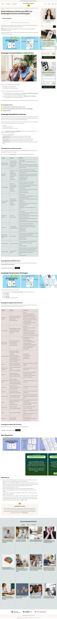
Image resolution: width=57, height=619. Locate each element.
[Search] (54, 26)
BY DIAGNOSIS (7, 8)
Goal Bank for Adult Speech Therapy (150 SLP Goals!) (49, 597)
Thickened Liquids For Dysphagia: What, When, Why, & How (14, 106)
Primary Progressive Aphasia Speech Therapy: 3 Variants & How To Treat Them (36, 569)
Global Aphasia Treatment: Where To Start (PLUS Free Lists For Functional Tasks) (49, 569)
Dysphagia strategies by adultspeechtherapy (8, 430)
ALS (4, 8)
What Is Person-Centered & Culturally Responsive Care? (35, 597)
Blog (29, 615)
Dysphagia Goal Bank (7, 110)
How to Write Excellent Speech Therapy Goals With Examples (8, 598)
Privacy (21, 617)
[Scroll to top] (55, 616)
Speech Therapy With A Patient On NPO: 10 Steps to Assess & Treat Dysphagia (18, 108)
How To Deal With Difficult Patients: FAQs (21, 597)
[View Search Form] (55, 4)
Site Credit (25, 617)
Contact (28, 615)
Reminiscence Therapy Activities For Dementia (21, 540)
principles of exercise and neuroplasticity (13, 131)
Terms (23, 617)
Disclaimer (18, 617)
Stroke (37, 8)
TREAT (3, 9)
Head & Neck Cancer (20, 8)
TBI (1, 9)
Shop (33, 615)
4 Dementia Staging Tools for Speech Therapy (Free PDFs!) (36, 540)
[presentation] (8, 533)
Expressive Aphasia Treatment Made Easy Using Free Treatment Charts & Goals (22, 569)
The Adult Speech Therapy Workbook (8, 264)
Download (17, 267)
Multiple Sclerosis (26, 8)
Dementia (11, 8)
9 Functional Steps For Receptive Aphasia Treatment (8, 568)
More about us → (26, 512)
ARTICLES (2, 8)
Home (23, 615)
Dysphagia (14, 8)
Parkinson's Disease (33, 8)
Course (32, 615)
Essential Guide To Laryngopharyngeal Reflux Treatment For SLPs (49, 541)
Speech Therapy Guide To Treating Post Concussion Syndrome (7, 541)
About (25, 615)
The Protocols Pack (12, 154)
